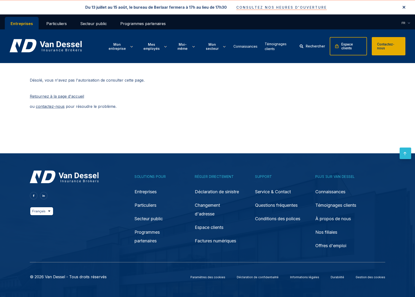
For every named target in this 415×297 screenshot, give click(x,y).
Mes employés (151, 47)
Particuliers (56, 23)
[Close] (404, 7)
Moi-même (182, 47)
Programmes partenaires (143, 23)
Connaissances (245, 46)
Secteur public (93, 23)
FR (403, 23)
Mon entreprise (117, 47)
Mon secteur (212, 47)
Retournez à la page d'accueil (57, 96)
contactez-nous (50, 106)
